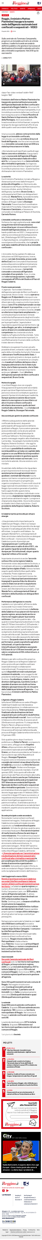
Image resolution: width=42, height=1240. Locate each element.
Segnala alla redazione (15, 1230)
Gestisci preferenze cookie (18, 1232)
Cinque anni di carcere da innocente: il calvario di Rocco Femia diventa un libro (21, 1093)
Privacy (25, 1230)
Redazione (5, 1230)
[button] (38, 13)
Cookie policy (31, 1230)
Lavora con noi (31, 1232)
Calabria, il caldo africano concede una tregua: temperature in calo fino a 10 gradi (22, 1075)
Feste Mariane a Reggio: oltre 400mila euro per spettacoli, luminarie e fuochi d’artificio (22, 1084)
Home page (5, 12)
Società (12, 12)
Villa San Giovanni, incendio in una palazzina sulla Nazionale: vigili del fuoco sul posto (21, 1052)
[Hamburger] (3, 3)
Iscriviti (34, 1117)
